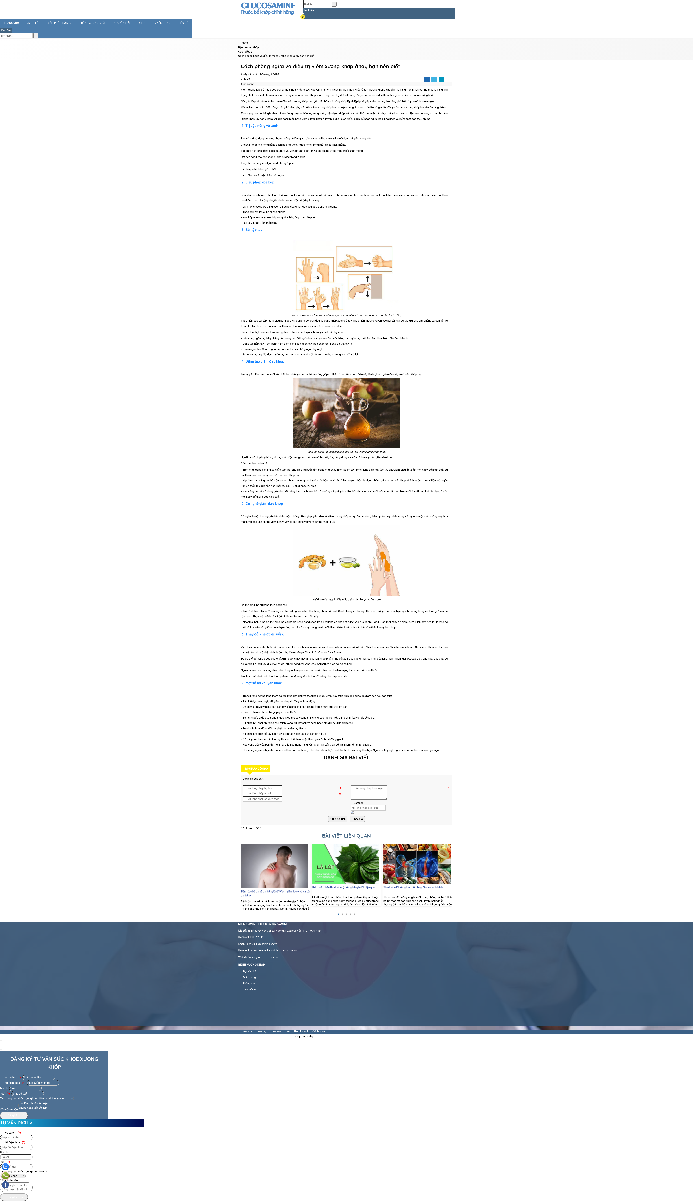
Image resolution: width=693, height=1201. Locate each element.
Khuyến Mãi (122, 23)
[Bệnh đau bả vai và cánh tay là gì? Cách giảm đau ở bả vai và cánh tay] (275, 866)
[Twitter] (434, 79)
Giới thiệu (33, 23)
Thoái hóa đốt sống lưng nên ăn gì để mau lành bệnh (413, 887)
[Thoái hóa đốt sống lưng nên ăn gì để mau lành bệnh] (417, 864)
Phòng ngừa (249, 983)
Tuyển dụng (161, 23)
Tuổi (5, 1093)
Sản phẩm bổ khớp (60, 23)
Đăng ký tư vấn (16, 1115)
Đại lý (142, 23)
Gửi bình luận (338, 819)
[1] (267, 15)
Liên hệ (183, 23)
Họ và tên (12, 1077)
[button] (305, 17)
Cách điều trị (249, 990)
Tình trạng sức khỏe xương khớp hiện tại (23, 1098)
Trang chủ (11, 23)
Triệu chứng (249, 977)
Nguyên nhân (250, 971)
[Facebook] (426, 79)
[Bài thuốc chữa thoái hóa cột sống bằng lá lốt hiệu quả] (346, 864)
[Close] (1, 1040)
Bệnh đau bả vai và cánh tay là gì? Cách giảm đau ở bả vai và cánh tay (275, 893)
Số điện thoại (14, 1082)
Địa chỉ (4, 1088)
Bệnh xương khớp (93, 23)
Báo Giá (6, 30)
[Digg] (441, 79)
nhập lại (358, 819)
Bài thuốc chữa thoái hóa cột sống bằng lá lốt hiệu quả (343, 887)
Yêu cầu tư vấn (9, 1109)
